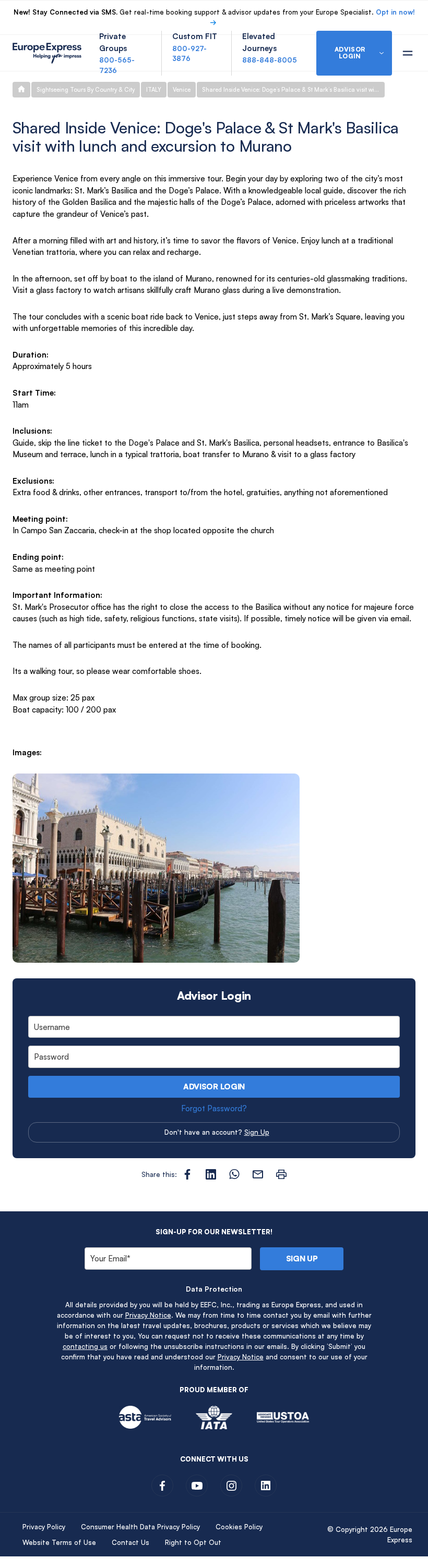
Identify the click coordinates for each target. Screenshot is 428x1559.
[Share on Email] (258, 1174)
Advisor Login (214, 1086)
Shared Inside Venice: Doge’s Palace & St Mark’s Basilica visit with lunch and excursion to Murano (293, 89)
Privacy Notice (148, 1315)
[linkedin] (266, 1485)
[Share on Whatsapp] (234, 1174)
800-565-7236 (117, 65)
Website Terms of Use (59, 1542)
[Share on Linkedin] (211, 1174)
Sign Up (256, 1132)
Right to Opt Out (193, 1542)
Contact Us (130, 1542)
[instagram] (231, 1485)
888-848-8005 (269, 60)
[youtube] (197, 1485)
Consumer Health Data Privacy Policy (140, 1527)
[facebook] (162, 1485)
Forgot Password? (214, 1108)
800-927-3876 (189, 53)
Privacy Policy (43, 1527)
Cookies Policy (239, 1527)
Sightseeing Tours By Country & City (86, 89)
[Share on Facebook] (187, 1174)
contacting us (85, 1346)
